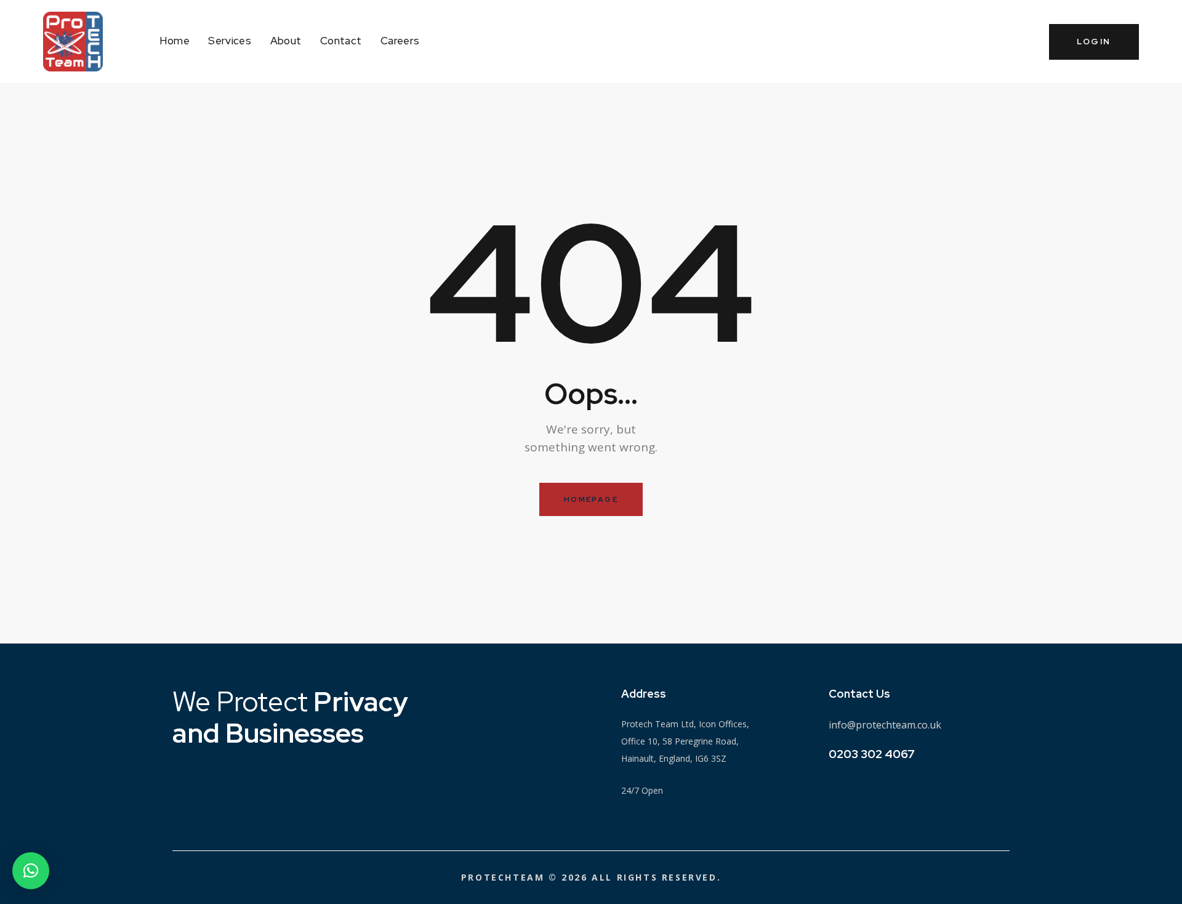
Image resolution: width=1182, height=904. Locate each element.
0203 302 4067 (872, 754)
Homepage (591, 499)
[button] (30, 870)
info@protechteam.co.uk (885, 725)
